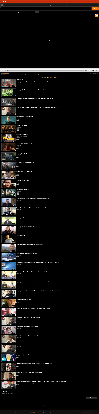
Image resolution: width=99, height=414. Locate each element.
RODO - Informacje (86, 412)
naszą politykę (32, 412)
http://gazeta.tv (40, 74)
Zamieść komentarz (91, 397)
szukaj (95, 8)
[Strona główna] (4, 1)
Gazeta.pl (6, 73)
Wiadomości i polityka (52, 77)
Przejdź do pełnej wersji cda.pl (49, 405)
